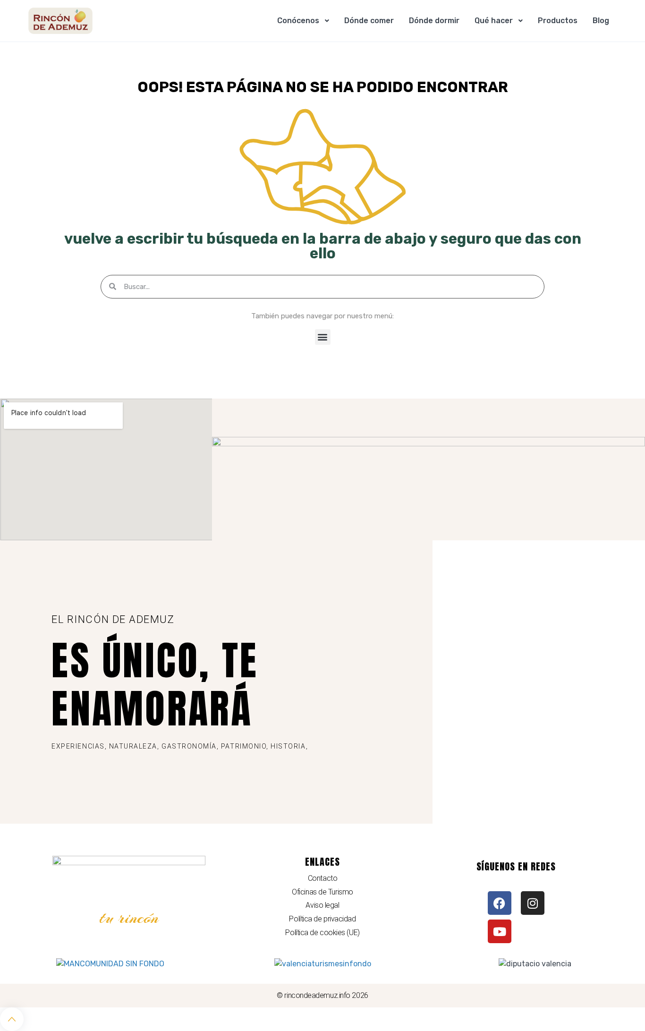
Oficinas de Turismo (322, 891)
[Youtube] (499, 931)
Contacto (322, 878)
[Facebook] (499, 903)
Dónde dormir (434, 20)
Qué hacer (494, 20)
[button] (323, 337)
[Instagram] (532, 903)
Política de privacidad (322, 918)
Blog (601, 20)
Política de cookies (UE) (322, 932)
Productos (557, 20)
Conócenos (298, 20)
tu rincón (129, 917)
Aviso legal (322, 905)
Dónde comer (369, 20)
